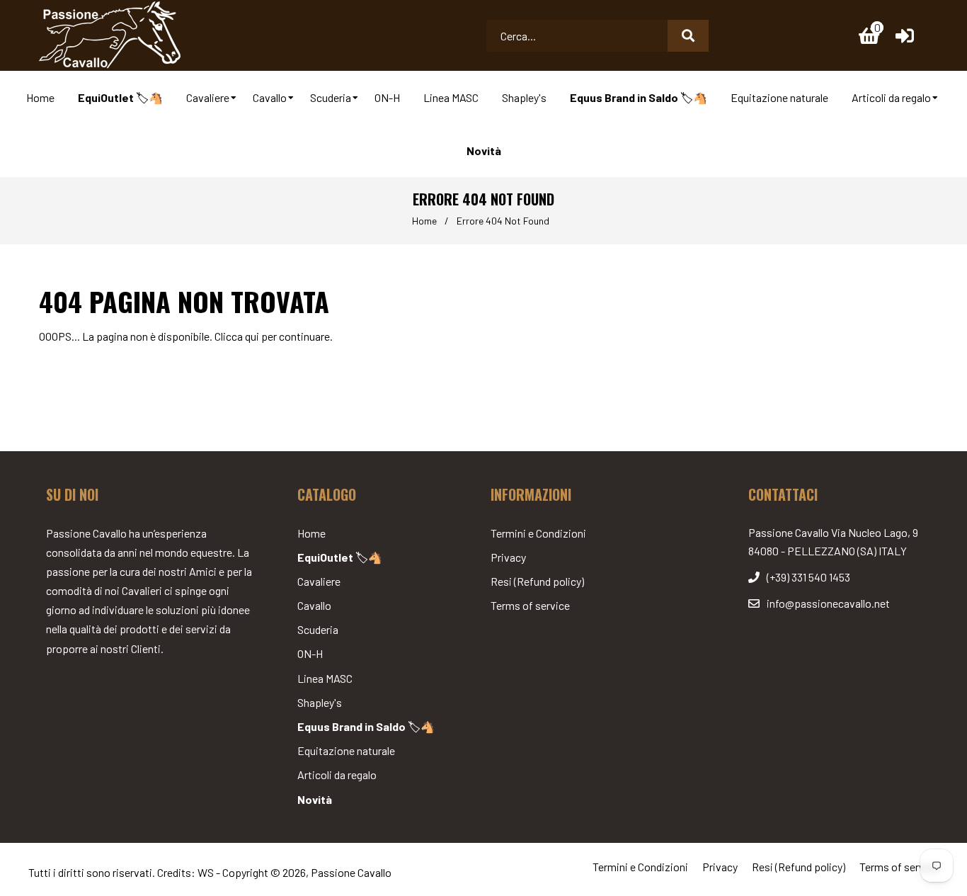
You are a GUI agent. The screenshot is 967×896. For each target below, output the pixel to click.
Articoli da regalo (337, 774)
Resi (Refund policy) (537, 581)
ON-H (310, 653)
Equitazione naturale (346, 750)
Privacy (508, 557)
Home (424, 221)
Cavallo (314, 605)
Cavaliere (319, 581)
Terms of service (530, 605)
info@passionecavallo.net (828, 603)
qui (252, 336)
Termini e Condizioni (538, 533)
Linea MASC (325, 678)
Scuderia (317, 629)
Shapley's (319, 702)
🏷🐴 (339, 557)
